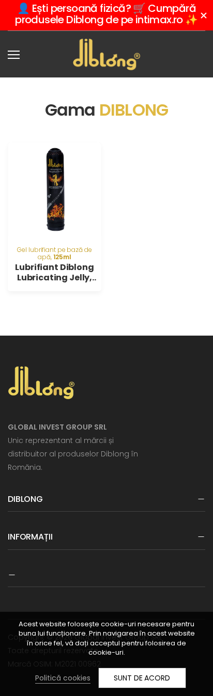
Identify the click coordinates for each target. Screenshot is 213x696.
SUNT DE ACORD (142, 678)
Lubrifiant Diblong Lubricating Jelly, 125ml (54, 277)
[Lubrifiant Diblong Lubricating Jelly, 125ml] (54, 189)
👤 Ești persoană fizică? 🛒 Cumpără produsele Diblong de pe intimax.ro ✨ (106, 14)
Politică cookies (62, 678)
